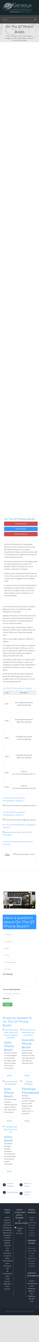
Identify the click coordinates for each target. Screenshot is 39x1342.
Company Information (7, 1224)
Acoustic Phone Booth (28, 1043)
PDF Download (21, 524)
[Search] (34, 19)
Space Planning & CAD (7, 1266)
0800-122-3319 (25, 12)
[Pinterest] (16, 1243)
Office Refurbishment (7, 1259)
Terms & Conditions (7, 1239)
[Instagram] (22, 1240)
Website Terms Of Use (7, 1245)
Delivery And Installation (7, 1234)
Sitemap (7, 1289)
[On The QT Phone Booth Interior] (19, 277)
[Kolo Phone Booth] (11, 1082)
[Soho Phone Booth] (11, 1034)
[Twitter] (19, 1240)
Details (9, 1075)
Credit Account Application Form (7, 1282)
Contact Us (7, 1256)
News (7, 1276)
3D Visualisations (7, 1272)
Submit (7, 1004)
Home (7, 1217)
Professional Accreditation (7, 1229)
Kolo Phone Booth (9, 1092)
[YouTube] (19, 1243)
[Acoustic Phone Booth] (28, 1032)
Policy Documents (7, 1252)
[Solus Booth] (11, 1129)
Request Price (21, 529)
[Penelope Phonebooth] (28, 1082)
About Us (7, 1220)
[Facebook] (16, 1240)
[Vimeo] (22, 1243)
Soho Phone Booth (9, 1046)
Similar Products (20, 534)
